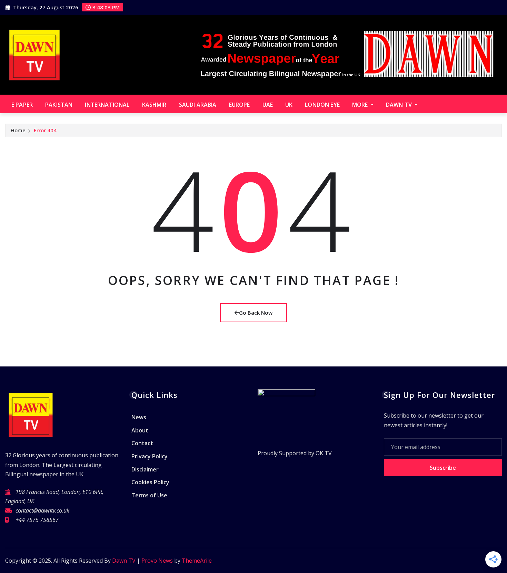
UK (288, 104)
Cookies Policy (150, 482)
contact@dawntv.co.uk (42, 510)
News (138, 417)
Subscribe (443, 467)
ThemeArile (197, 560)
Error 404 (45, 130)
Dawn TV (399, 104)
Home (18, 130)
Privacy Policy (149, 456)
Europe (239, 104)
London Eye (322, 104)
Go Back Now (255, 312)
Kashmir (154, 104)
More (360, 104)
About (139, 430)
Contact (142, 443)
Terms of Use (149, 495)
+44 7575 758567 (37, 520)
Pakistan (58, 104)
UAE (267, 104)
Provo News (157, 560)
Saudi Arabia (198, 104)
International (107, 104)
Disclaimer (145, 469)
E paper (22, 104)
